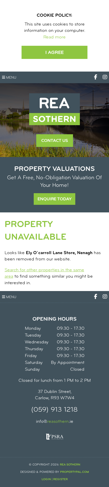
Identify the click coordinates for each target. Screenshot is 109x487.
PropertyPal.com (74, 472)
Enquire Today (54, 199)
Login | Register (55, 479)
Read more (54, 37)
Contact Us (54, 140)
